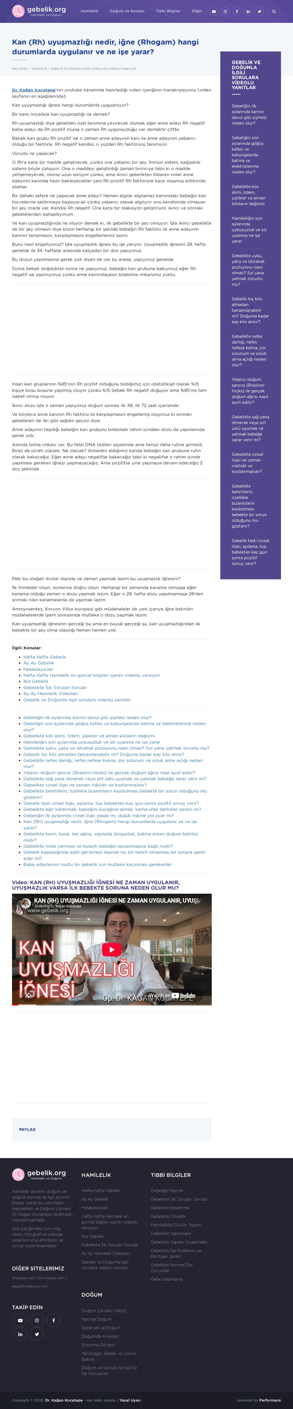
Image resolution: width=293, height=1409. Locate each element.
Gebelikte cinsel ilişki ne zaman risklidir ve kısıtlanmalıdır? (85, 785)
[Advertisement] (112, 330)
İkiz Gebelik (35, 681)
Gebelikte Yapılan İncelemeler (179, 1242)
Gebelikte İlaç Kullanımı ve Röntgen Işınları (176, 1253)
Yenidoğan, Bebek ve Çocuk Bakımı (109, 1356)
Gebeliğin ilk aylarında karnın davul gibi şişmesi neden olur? (87, 717)
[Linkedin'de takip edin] (248, 11)
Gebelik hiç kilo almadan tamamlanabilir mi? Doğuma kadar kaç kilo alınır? (103, 754)
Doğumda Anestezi (100, 1336)
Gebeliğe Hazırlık (167, 1190)
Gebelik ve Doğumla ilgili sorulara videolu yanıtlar (76, 699)
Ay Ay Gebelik (38, 663)
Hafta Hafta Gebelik (44, 657)
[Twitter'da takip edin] (259, 11)
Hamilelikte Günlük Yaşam (176, 1225)
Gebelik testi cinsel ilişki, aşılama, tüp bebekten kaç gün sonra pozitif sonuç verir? (111, 803)
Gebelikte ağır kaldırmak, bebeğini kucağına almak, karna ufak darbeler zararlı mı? (112, 809)
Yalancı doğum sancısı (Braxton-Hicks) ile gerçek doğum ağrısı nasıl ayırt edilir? (109, 772)
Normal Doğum (97, 1319)
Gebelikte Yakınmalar (171, 1233)
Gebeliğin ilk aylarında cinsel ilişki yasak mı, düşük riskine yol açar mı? (98, 815)
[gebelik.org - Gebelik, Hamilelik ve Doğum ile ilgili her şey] (39, 11)
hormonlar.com (51, 1278)
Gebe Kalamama (167, 1279)
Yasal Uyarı (130, 1400)
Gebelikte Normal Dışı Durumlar (172, 1268)
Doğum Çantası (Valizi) (104, 1310)
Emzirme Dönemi (98, 1345)
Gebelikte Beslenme (170, 1208)
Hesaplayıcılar (38, 669)
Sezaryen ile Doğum (101, 1328)
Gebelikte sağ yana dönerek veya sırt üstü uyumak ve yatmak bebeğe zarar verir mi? (114, 778)
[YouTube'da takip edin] (213, 11)
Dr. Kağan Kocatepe (31, 1214)
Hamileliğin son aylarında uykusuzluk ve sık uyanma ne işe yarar (91, 742)
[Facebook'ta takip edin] (236, 11)
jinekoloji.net (23, 1278)
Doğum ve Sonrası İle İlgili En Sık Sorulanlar (110, 1371)
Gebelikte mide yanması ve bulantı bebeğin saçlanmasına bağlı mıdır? (98, 846)
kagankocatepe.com (30, 1286)
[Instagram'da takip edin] (225, 11)
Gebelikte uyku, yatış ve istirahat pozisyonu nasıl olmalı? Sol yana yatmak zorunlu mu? (116, 748)
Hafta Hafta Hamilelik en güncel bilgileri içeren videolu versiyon (91, 675)
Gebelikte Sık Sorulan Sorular (55, 687)
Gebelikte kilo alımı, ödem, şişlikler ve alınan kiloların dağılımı (89, 736)
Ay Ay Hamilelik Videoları (50, 693)
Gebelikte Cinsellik (168, 1216)
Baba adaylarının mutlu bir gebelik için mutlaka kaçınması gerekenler (97, 864)
